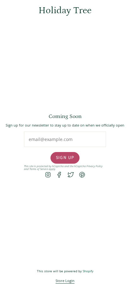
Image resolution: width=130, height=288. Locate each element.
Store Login (65, 280)
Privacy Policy (94, 166)
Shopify (88, 271)
